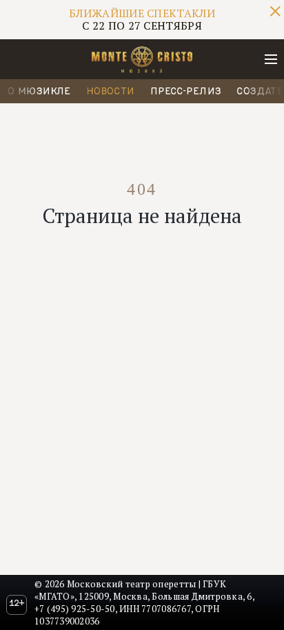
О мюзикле (39, 91)
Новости (110, 91)
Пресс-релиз (186, 91)
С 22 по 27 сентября (142, 19)
